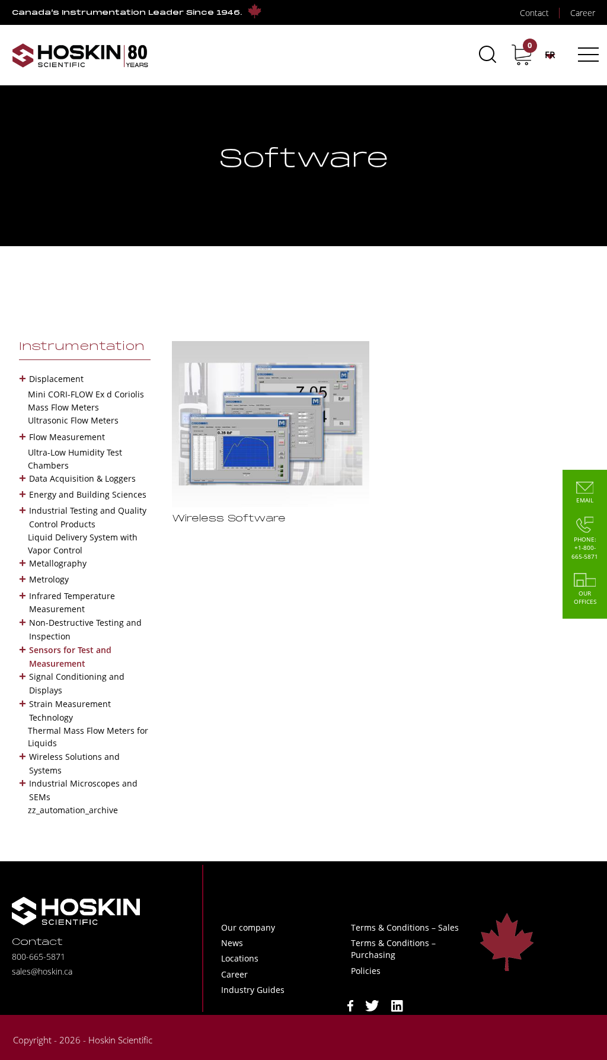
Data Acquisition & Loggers (82, 478)
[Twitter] (372, 1004)
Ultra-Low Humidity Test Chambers (75, 459)
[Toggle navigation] (586, 54)
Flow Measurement (67, 437)
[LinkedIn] (397, 1004)
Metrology (49, 579)
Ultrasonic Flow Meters (73, 420)
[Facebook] (350, 1004)
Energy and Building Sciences (87, 494)
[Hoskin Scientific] (80, 55)
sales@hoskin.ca (42, 971)
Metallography (58, 563)
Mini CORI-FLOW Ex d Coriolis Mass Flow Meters (86, 401)
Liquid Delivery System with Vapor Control (83, 543)
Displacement (56, 378)
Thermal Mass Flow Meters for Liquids (88, 737)
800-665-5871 (38, 956)
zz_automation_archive (73, 810)
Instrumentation (82, 347)
